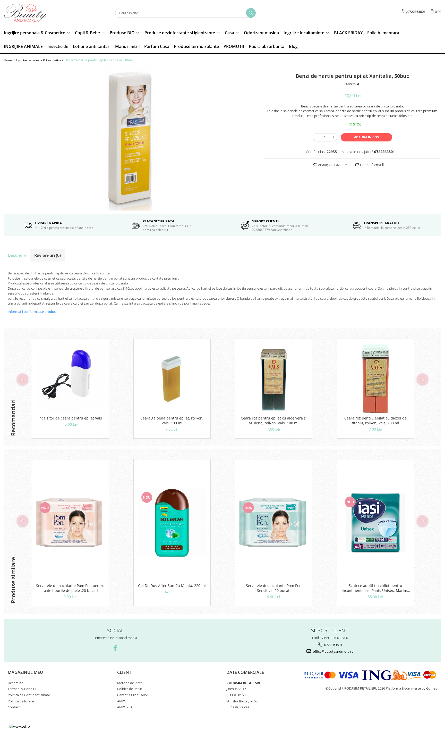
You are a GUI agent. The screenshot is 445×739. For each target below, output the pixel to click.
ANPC (121, 701)
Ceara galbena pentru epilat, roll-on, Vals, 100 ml (171, 420)
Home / (9, 60)
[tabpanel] (130, 138)
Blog (293, 46)
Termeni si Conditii (22, 688)
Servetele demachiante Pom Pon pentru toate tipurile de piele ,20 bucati (70, 588)
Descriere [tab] (17, 255)
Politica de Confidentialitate (29, 695)
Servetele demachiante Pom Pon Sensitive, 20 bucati (274, 588)
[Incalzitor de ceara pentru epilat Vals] (70, 378)
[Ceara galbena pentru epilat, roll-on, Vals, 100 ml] (172, 379)
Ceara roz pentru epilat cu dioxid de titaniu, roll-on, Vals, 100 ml (375, 420)
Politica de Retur (129, 688)
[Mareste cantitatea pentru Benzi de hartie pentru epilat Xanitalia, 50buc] (333, 137)
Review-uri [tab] (47, 255)
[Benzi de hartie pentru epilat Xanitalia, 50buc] (130, 138)
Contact (14, 707)
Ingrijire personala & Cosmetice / (40, 60)
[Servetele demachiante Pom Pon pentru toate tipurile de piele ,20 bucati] (70, 522)
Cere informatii (371, 164)
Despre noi (16, 683)
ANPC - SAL (125, 707)
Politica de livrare (21, 701)
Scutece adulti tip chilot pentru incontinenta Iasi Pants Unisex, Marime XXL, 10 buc (375, 588)
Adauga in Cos (366, 137)
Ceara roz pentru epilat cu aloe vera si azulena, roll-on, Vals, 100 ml (274, 420)
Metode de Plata (129, 683)
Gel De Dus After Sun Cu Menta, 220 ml (172, 585)
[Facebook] (115, 647)
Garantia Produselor (132, 695)
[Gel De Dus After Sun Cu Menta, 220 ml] (172, 522)
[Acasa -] (29, 13)
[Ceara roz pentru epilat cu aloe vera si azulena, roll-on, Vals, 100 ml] (273, 378)
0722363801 (332, 644)
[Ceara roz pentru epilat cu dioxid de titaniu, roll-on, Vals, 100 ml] (375, 378)
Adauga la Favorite (332, 164)
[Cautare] (251, 13)
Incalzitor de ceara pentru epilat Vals (70, 418)
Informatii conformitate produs (32, 311)
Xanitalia (352, 83)
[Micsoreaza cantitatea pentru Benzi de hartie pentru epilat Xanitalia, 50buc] (316, 137)
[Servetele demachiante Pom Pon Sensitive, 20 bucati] (273, 522)
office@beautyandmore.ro (333, 651)
